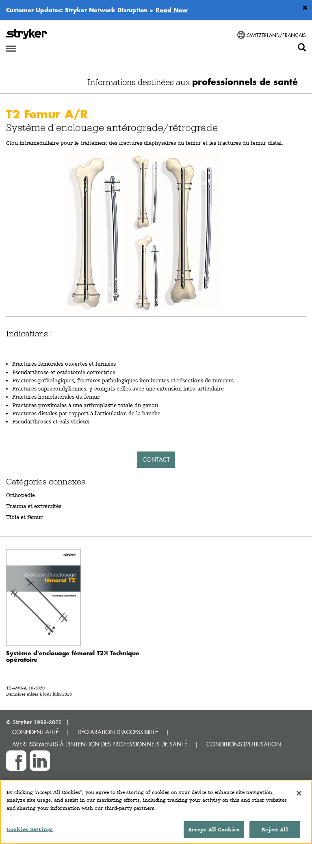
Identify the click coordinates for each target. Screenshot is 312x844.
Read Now (172, 10)
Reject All (275, 830)
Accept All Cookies (214, 830)
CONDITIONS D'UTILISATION (243, 744)
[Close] (299, 793)
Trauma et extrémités (33, 506)
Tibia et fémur (24, 517)
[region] (156, 812)
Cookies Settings (29, 829)
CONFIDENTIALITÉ (35, 732)
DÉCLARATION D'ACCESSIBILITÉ (118, 732)
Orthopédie (20, 495)
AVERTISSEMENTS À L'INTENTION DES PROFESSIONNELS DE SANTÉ (99, 744)
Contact (156, 459)
